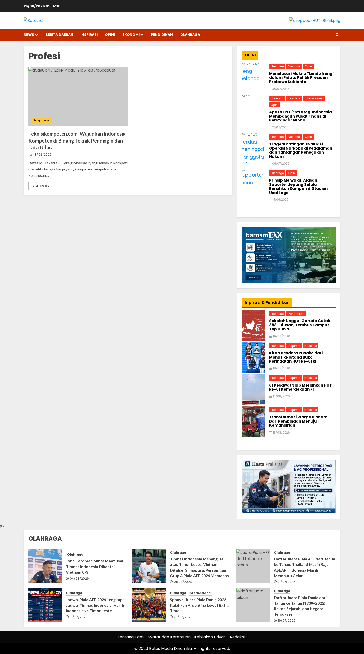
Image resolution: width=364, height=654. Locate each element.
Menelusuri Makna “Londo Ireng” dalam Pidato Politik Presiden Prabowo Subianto (301, 78)
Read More (41, 186)
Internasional (314, 98)
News (29, 34)
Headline (277, 66)
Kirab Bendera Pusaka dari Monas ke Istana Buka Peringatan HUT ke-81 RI (296, 357)
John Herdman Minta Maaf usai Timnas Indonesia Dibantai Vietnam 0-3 (94, 566)
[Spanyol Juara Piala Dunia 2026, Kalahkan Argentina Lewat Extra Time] (149, 605)
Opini (110, 34)
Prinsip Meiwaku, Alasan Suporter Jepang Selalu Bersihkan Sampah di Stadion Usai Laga (298, 186)
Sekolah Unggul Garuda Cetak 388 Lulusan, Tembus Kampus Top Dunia (299, 325)
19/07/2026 (287, 621)
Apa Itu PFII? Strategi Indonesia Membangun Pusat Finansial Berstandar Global (300, 116)
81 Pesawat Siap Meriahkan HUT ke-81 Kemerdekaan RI (300, 387)
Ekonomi (131, 34)
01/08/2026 (183, 582)
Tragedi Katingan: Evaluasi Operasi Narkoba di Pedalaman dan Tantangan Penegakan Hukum (300, 150)
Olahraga (190, 34)
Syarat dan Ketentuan (169, 637)
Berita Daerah (59, 34)
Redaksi (237, 637)
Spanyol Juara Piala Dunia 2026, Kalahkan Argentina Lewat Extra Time (199, 605)
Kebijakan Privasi (210, 637)
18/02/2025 (43, 155)
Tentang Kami (130, 637)
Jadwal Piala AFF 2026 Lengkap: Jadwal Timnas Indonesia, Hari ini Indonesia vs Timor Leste (96, 605)
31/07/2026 (287, 582)
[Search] (337, 35)
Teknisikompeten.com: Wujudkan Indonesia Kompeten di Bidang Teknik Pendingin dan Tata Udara (77, 140)
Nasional (294, 66)
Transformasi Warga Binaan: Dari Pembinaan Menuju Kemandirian (298, 421)
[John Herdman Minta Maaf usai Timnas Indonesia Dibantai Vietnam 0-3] (45, 566)
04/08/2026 (79, 579)
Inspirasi (89, 34)
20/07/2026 (183, 617)
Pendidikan (162, 34)
